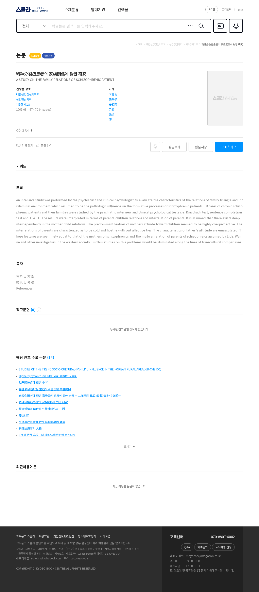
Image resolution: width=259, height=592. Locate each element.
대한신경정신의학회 (27, 94)
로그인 (211, 9)
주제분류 (71, 9)
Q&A (187, 547)
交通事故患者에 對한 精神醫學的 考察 (42, 422)
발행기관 (98, 9)
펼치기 (128, 446)
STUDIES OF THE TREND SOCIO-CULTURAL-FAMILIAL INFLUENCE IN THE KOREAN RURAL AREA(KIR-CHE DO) (90, 369)
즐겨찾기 (235, 32)
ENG (240, 9)
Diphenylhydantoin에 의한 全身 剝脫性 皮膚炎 (48, 376)
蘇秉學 (113, 99)
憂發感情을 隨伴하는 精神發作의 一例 (42, 409)
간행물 (122, 9)
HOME (139, 44)
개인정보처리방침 (63, 536)
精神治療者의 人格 (30, 428)
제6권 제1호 (23, 104)
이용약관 (44, 536)
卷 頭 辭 (24, 415)
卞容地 (113, 94)
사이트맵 (105, 536)
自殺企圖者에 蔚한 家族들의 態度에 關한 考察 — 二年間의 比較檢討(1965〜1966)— (70, 396)
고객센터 (226, 9)
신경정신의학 (24, 99)
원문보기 (174, 146)
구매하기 (227, 146)
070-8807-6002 (223, 537)
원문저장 (201, 146)
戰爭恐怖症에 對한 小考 (33, 382)
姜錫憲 (113, 104)
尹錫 (111, 109)
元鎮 (111, 114)
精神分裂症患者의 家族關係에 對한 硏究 (43, 402)
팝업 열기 (39, 310)
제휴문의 (202, 547)
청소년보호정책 (87, 536)
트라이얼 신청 (223, 547)
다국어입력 (220, 32)
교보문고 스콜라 (25, 536)
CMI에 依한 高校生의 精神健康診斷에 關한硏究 (47, 435)
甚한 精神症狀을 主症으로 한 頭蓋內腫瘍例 (45, 389)
